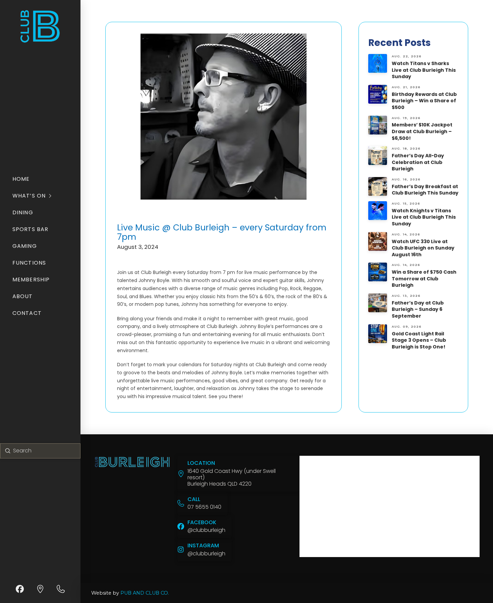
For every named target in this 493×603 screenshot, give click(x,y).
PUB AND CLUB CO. (144, 593)
